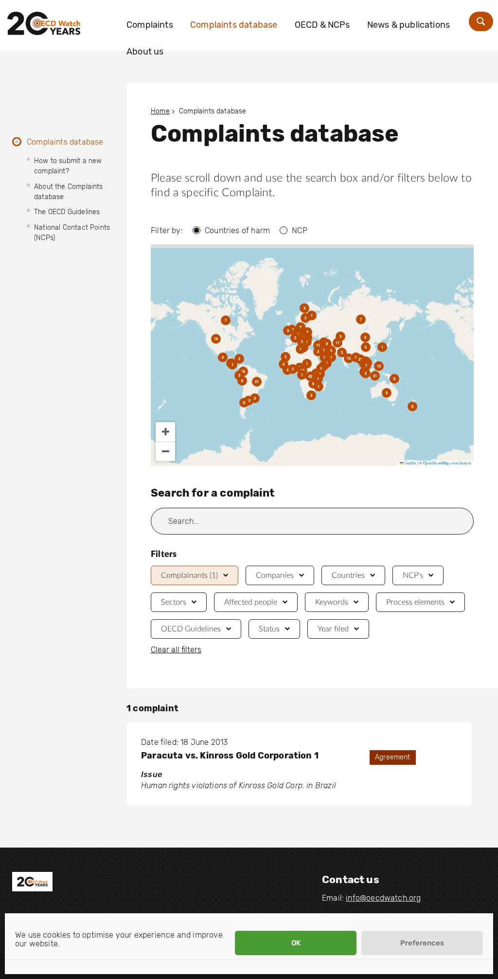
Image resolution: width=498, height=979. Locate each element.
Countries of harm (237, 230)
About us (144, 51)
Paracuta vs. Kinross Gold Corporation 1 (230, 755)
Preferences (422, 943)
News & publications (408, 24)
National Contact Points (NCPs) (72, 232)
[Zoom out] (165, 451)
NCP (299, 230)
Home (160, 111)
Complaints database (233, 24)
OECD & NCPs (322, 24)
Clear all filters (176, 650)
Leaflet (410, 462)
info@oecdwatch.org (383, 898)
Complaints (149, 24)
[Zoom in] (165, 432)
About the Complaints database (68, 192)
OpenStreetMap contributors (447, 462)
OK (296, 943)
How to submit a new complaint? (68, 166)
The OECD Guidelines (67, 212)
